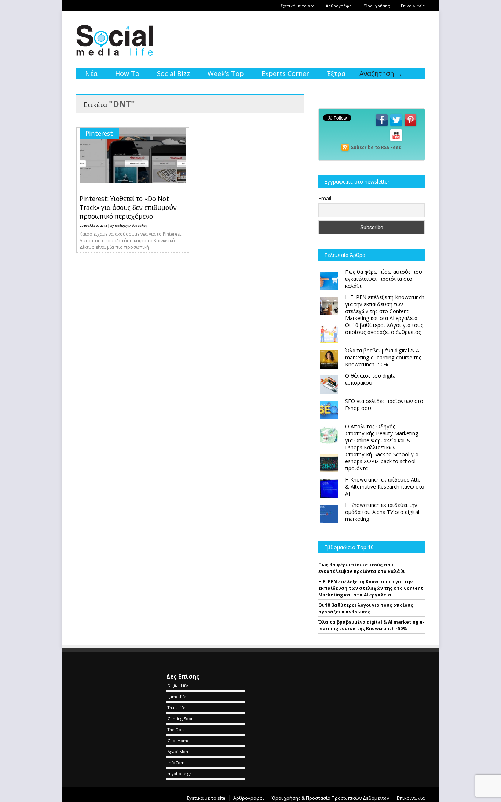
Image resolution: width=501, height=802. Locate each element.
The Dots (176, 729)
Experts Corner (285, 73)
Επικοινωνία (413, 5)
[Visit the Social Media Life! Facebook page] (381, 125)
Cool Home (179, 740)
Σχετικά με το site (298, 5)
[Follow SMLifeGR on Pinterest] (410, 125)
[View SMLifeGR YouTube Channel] (396, 140)
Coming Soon (181, 718)
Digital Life (178, 685)
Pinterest (99, 133)
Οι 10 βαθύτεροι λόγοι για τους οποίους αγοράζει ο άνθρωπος (365, 608)
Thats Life (177, 707)
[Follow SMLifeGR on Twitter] (396, 125)
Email (324, 198)
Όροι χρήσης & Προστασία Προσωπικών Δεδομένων (330, 798)
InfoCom (176, 762)
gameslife (177, 696)
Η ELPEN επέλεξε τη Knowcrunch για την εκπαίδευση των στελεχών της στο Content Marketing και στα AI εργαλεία (370, 588)
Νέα (91, 73)
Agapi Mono (179, 751)
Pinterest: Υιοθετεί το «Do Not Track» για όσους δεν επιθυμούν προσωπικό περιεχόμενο (128, 207)
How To (127, 73)
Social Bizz (173, 73)
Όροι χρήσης (377, 5)
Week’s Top (226, 73)
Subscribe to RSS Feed (376, 147)
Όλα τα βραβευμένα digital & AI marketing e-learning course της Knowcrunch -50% (371, 625)
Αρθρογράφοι (339, 5)
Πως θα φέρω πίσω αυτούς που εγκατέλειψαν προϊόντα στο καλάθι (361, 568)
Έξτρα (336, 73)
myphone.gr (179, 773)
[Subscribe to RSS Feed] (345, 147)
